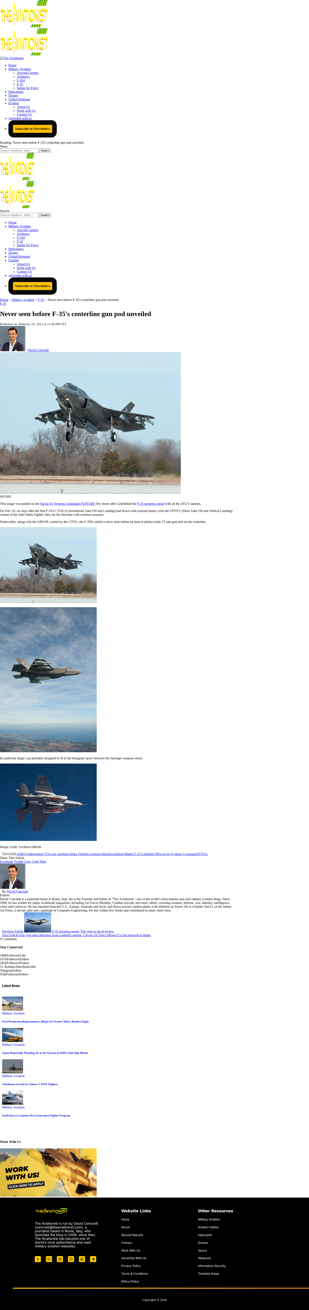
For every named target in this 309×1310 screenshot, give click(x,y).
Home (125, 1219)
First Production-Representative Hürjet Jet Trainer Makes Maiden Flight (45, 1021)
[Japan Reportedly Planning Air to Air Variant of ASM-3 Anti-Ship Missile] (12, 1041)
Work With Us (130, 1250)
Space (202, 1250)
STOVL (202, 854)
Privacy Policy (131, 1266)
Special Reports (132, 1235)
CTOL (46, 854)
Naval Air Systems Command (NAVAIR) (67, 503)
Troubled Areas (208, 1273)
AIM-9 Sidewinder (29, 854)
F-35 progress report (150, 503)
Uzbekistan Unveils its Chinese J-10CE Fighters (30, 1084)
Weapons (204, 1258)
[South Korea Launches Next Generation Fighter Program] (12, 1103)
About (125, 1227)
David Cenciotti (38, 350)
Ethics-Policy (130, 1281)
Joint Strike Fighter (74, 854)
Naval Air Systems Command (177, 854)
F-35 (3, 303)
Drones (203, 1242)
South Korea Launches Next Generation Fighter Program (36, 1115)
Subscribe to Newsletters (32, 129)
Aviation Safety (208, 1227)
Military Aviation (13, 1013)
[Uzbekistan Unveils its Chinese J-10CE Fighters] (12, 1072)
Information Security (212, 1266)
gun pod (56, 854)
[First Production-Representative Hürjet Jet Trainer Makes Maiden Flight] (12, 1009)
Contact (126, 1242)
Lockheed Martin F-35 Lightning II (133, 854)
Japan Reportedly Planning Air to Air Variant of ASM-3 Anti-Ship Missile (45, 1052)
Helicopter (205, 1235)
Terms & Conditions (134, 1273)
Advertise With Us (133, 1258)
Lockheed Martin (98, 854)
